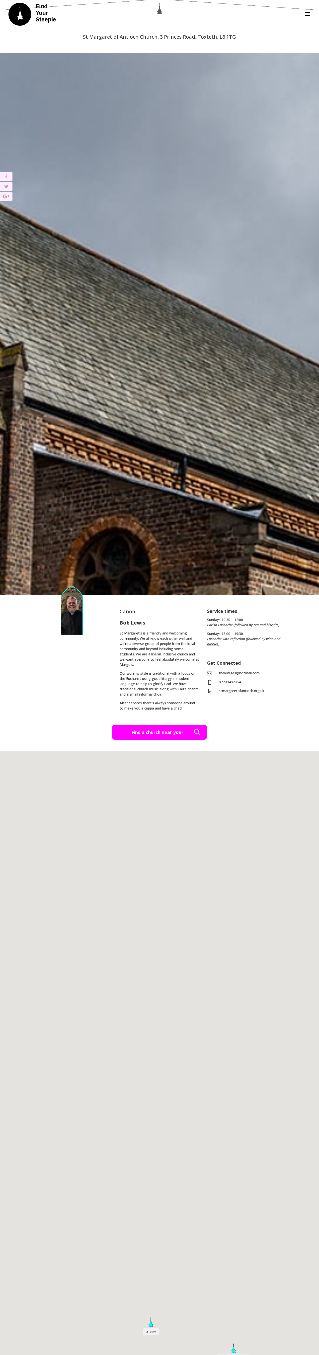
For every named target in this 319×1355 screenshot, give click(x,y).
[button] (234, 1349)
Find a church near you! (157, 732)
